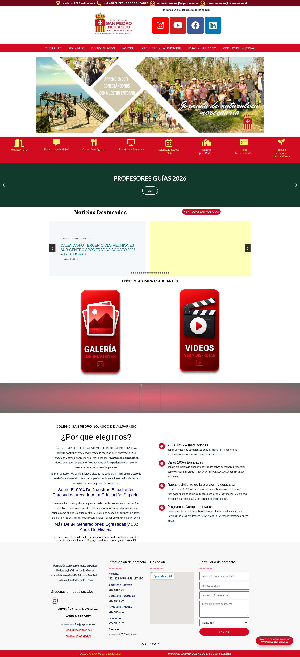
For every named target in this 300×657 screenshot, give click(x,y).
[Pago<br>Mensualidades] (243, 142)
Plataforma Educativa (131, 149)
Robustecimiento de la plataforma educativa (201, 484)
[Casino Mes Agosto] (93, 142)
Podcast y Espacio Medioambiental (281, 153)
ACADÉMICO (76, 48)
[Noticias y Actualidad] (56, 142)
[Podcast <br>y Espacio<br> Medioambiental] (281, 142)
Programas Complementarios (190, 507)
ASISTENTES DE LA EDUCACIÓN (161, 48)
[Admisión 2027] (19, 143)
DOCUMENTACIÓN (103, 48)
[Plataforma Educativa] (131, 142)
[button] (40, 95)
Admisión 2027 (18, 149)
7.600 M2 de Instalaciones (188, 445)
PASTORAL (128, 48)
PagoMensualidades (243, 151)
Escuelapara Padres (206, 151)
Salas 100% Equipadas (185, 462)
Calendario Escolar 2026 (169, 151)
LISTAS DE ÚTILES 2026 (202, 48)
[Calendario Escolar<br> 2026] (169, 143)
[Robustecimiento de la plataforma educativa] (162, 486)
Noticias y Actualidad (56, 149)
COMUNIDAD (53, 48)
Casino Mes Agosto (93, 149)
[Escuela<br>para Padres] (206, 142)
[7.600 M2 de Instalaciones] (162, 446)
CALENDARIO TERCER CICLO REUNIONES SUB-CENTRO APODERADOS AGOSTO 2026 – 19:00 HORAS (98, 249)
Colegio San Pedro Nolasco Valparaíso (76, 238)
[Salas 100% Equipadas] (162, 463)
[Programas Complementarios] (162, 508)
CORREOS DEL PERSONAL (239, 48)
